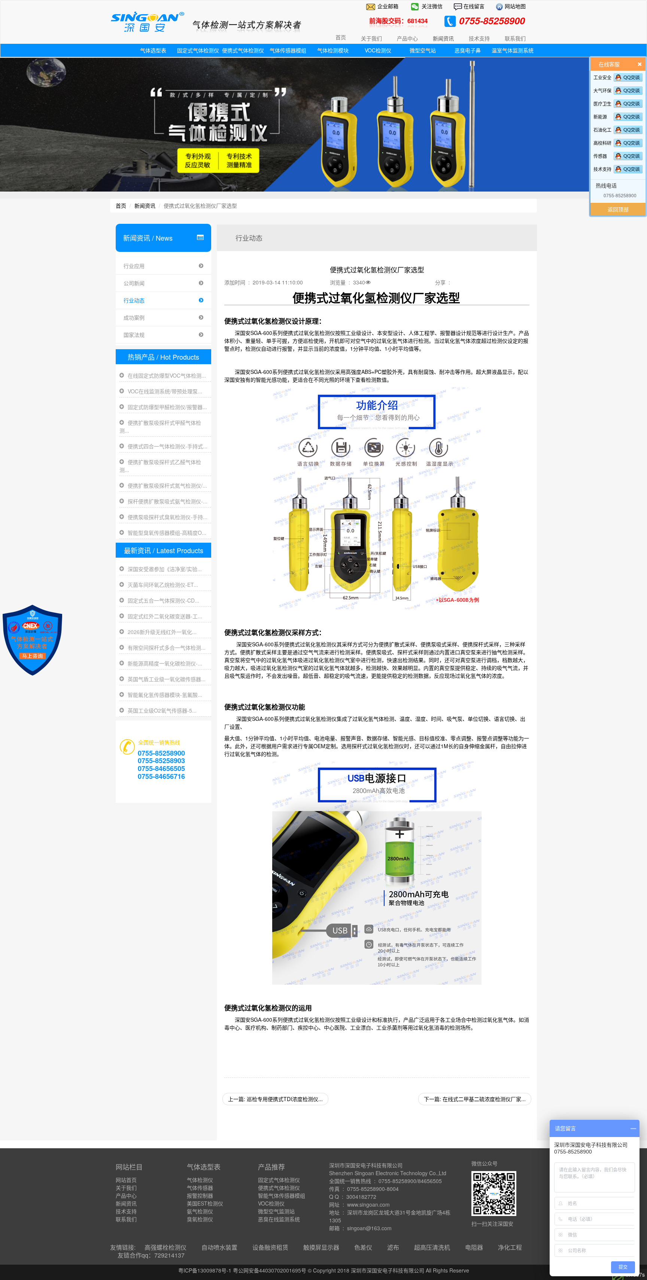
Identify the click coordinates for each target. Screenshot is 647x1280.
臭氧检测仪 (200, 1219)
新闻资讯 (144, 205)
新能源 (600, 116)
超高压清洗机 (432, 1247)
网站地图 (514, 6)
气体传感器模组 (288, 50)
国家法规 (134, 334)
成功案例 (134, 317)
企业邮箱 (387, 6)
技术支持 (602, 169)
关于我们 (126, 1187)
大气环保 (602, 90)
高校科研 (602, 143)
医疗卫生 (602, 103)
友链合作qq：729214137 (151, 1255)
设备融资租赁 (270, 1247)
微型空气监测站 (276, 1211)
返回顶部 (618, 209)
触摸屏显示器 (321, 1247)
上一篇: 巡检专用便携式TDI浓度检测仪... (275, 1099)
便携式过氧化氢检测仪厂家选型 (376, 297)
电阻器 (474, 1247)
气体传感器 (200, 1187)
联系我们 (126, 1219)
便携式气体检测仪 (243, 50)
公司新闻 (134, 283)
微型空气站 (423, 50)
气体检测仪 (200, 1179)
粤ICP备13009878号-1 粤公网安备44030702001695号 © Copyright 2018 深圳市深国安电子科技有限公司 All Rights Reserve (323, 1270)
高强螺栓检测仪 (165, 1247)
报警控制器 (200, 1195)
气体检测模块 (333, 50)
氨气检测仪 (200, 1211)
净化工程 (510, 1247)
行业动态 (134, 300)
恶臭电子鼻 (468, 50)
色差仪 (363, 1247)
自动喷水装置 (219, 1247)
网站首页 (126, 1179)
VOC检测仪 (378, 50)
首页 (340, 37)
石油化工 (602, 130)
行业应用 (134, 265)
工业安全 (602, 77)
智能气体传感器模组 (281, 1195)
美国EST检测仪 (205, 1203)
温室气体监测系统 (513, 50)
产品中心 (126, 1195)
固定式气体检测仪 (198, 50)
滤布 (393, 1247)
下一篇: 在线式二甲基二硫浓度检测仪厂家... (475, 1099)
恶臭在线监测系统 (279, 1219)
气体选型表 (153, 50)
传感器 (600, 156)
